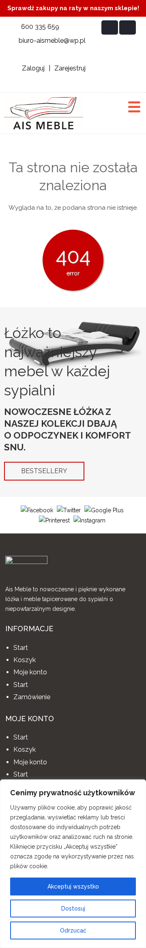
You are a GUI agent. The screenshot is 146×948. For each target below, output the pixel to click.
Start (20, 648)
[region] (73, 863)
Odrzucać (73, 930)
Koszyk (24, 660)
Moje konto (30, 672)
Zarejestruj (70, 68)
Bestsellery (44, 471)
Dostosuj (73, 908)
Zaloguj (33, 68)
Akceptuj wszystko (73, 886)
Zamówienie (31, 697)
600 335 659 (40, 27)
